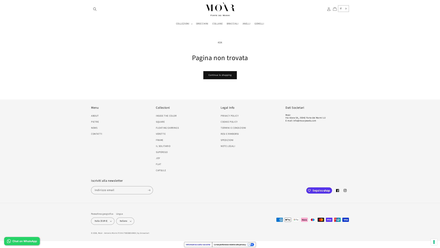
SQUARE (160, 122)
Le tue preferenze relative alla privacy (230, 245)
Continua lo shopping (220, 75)
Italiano (123, 221)
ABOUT (95, 116)
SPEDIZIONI (227, 140)
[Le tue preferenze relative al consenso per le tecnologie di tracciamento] (434, 242)
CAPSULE (161, 170)
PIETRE (95, 122)
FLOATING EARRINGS (167, 128)
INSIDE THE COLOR (166, 116)
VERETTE (161, 134)
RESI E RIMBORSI (230, 134)
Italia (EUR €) (101, 221)
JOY (158, 158)
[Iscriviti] (149, 190)
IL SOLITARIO (163, 146)
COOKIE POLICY (229, 122)
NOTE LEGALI (228, 146)
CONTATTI (96, 134)
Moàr (100, 233)
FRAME (159, 140)
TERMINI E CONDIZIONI (233, 128)
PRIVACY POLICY (230, 116)
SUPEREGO (162, 152)
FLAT (158, 164)
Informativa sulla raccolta (198, 245)
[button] (95, 9)
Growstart (144, 233)
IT (341, 8)
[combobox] (343, 8)
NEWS (94, 128)
